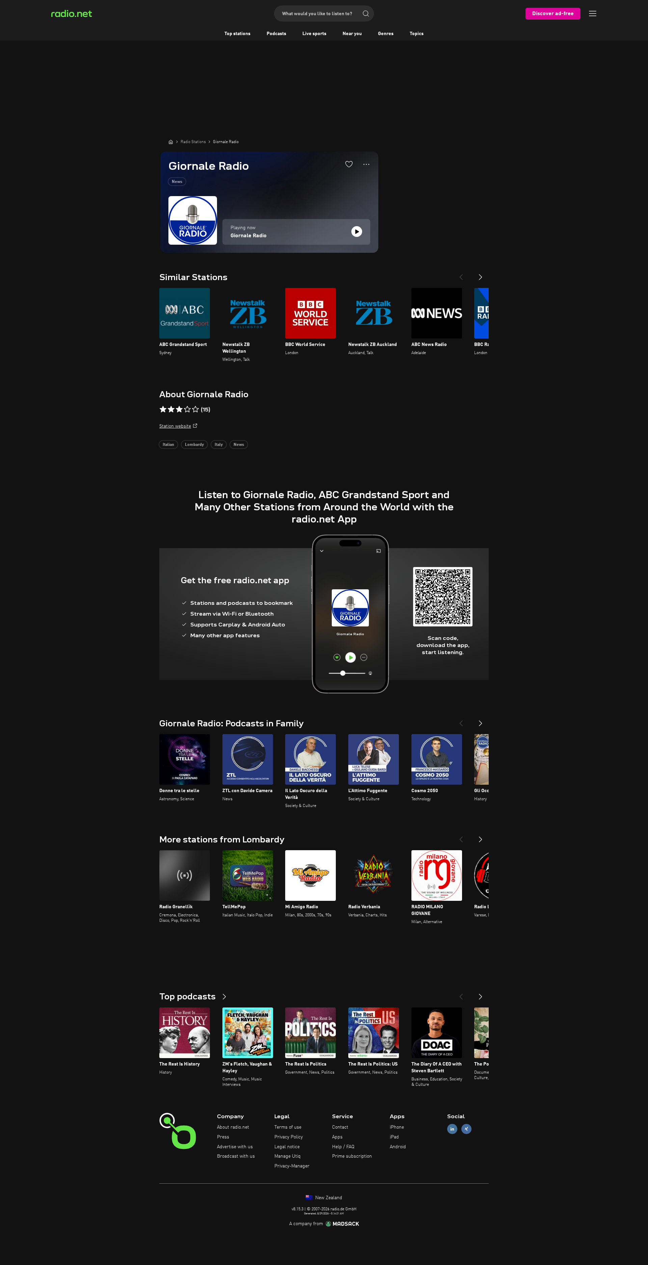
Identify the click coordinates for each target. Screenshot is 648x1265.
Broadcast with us (236, 1156)
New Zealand (328, 1197)
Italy (219, 445)
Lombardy (194, 445)
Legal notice (287, 1147)
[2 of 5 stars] (171, 409)
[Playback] (356, 231)
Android (398, 1147)
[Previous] (461, 274)
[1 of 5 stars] (163, 409)
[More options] (366, 164)
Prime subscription (352, 1156)
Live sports (314, 33)
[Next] (481, 274)
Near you (352, 33)
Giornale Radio (249, 236)
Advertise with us (235, 1147)
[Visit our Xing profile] (466, 1129)
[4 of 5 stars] (187, 409)
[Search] (366, 13)
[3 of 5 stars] (179, 409)
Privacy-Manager (291, 1166)
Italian (168, 445)
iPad (394, 1137)
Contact (340, 1127)
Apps (337, 1137)
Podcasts (276, 33)
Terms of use (287, 1127)
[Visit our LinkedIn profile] (452, 1129)
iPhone (397, 1127)
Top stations (237, 33)
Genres (386, 33)
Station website (175, 426)
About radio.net (233, 1127)
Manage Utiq (287, 1156)
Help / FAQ (343, 1147)
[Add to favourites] (349, 164)
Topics (417, 33)
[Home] (170, 141)
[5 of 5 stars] (195, 409)
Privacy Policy (288, 1137)
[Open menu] (593, 13)
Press (223, 1137)
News (177, 182)
